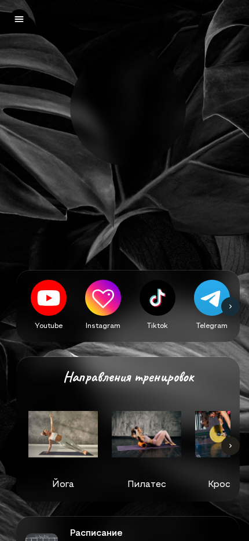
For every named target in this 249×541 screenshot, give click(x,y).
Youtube (49, 325)
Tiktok (157, 325)
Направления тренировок (128, 377)
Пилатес (146, 483)
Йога (63, 483)
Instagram (103, 325)
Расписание (96, 533)
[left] (19, 19)
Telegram (212, 325)
